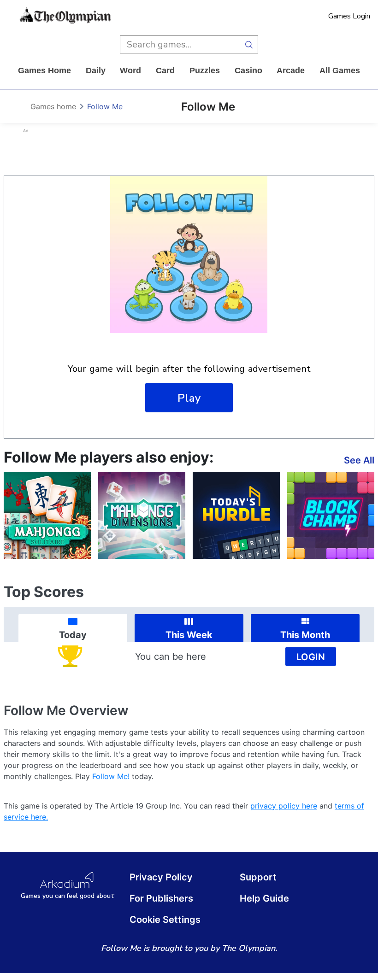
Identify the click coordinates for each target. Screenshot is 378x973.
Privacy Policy (161, 877)
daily (96, 70)
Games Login (349, 16)
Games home (44, 70)
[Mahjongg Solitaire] (47, 515)
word (130, 70)
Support (258, 877)
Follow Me (105, 106)
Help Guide (264, 898)
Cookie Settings (165, 919)
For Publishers (161, 898)
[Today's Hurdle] (236, 515)
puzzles (204, 70)
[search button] (249, 44)
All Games (339, 70)
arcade (291, 70)
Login (310, 656)
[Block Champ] (330, 515)
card (165, 70)
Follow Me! (111, 776)
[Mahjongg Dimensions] (141, 515)
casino (248, 70)
